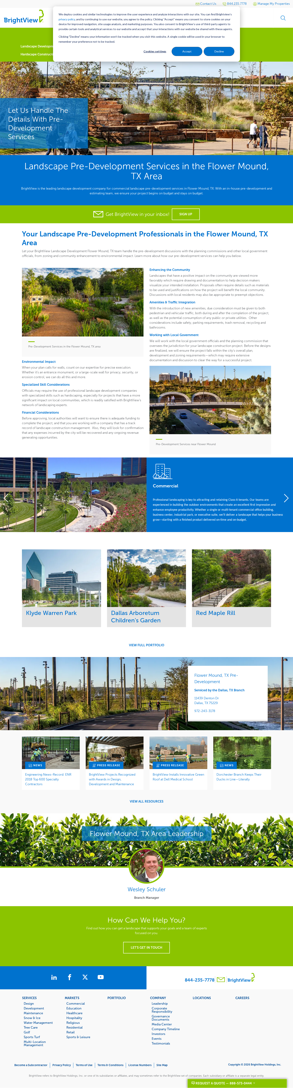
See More (61, 578)
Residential (74, 1027)
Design (29, 1003)
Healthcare (74, 1013)
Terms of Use (84, 1065)
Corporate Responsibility (162, 1009)
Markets (72, 998)
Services (29, 998)
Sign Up (185, 214)
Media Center (162, 1024)
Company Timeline (166, 1029)
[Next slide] (285, 499)
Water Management (38, 1022)
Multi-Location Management (35, 1043)
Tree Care (31, 1027)
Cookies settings (155, 51)
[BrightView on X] (86, 977)
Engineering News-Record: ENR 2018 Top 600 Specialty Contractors (48, 779)
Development (34, 1008)
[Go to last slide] (8, 499)
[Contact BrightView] (221, 980)
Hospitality (74, 1018)
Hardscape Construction (39, 54)
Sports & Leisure (78, 1037)
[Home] (24, 16)
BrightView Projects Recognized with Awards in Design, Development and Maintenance (112, 779)
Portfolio (116, 998)
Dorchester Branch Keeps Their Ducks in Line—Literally (239, 777)
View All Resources (146, 801)
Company (158, 998)
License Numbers (139, 1065)
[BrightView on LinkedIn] (55, 977)
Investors (158, 1034)
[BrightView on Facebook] (70, 977)
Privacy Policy (61, 1065)
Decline (219, 51)
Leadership (160, 1003)
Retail (70, 1032)
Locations (202, 998)
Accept (187, 51)
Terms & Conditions (110, 1065)
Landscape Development (39, 46)
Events (156, 1038)
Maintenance (33, 1013)
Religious (73, 1022)
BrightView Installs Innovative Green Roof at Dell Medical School (178, 777)
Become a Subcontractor (30, 1065)
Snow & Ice (32, 1018)
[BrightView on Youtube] (101, 977)
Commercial (75, 1003)
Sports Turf (32, 1037)
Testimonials (161, 1043)
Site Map (162, 1065)
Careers (242, 998)
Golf (27, 1032)
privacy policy (67, 19)
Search (283, 18)
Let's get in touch (146, 947)
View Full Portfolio (146, 645)
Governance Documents (161, 1017)
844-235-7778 (199, 980)
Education (74, 1008)
